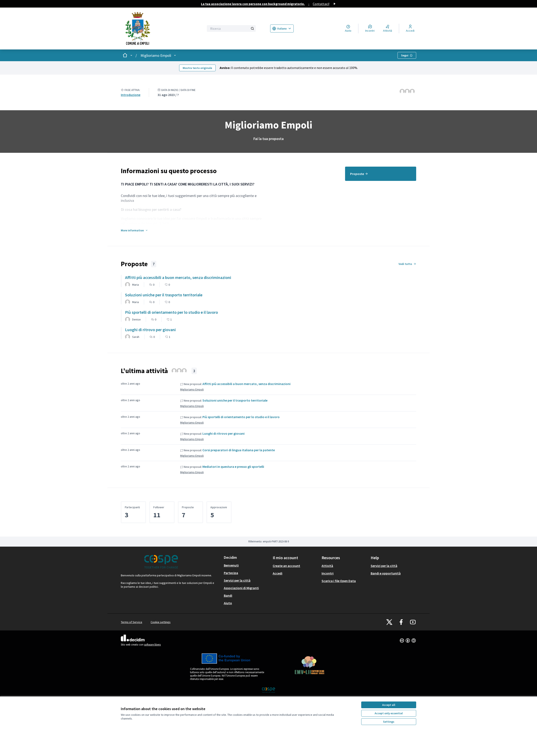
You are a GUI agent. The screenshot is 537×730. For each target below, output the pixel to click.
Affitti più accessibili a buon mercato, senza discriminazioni (246, 384)
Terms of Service (131, 622)
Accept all (388, 705)
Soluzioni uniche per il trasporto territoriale (234, 400)
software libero (152, 644)
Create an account (286, 566)
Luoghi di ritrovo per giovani (223, 433)
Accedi (277, 573)
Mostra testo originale (197, 68)
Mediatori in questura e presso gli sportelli (233, 466)
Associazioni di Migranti (241, 588)
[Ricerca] (252, 28)
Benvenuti (231, 565)
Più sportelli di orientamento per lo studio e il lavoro (241, 417)
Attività (327, 566)
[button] (134, 230)
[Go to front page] (156, 28)
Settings (388, 722)
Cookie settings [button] (161, 622)
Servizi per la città (237, 580)
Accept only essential (389, 713)
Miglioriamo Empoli (156, 55)
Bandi (228, 595)
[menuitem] (380, 174)
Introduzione (130, 95)
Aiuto (228, 603)
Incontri (328, 573)
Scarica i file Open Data (339, 581)
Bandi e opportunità (386, 573)
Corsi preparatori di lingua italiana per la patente (238, 450)
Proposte (357, 174)
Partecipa (231, 573)
